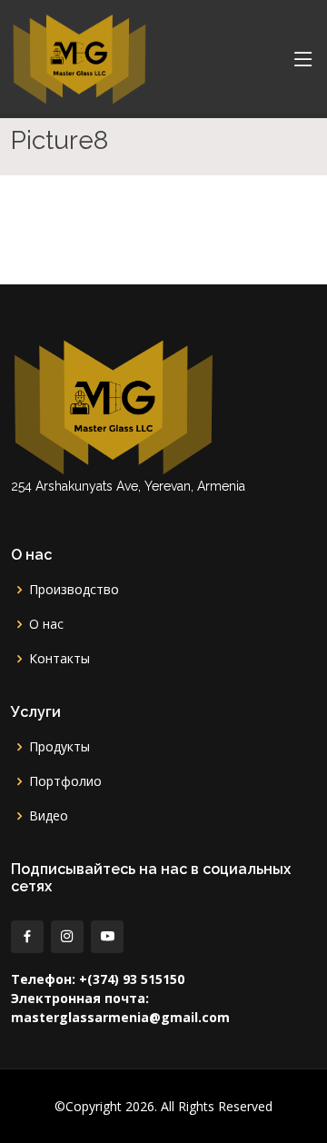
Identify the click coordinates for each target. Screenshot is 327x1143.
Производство (74, 589)
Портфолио (65, 781)
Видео (48, 816)
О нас (46, 624)
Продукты (59, 746)
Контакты (59, 658)
